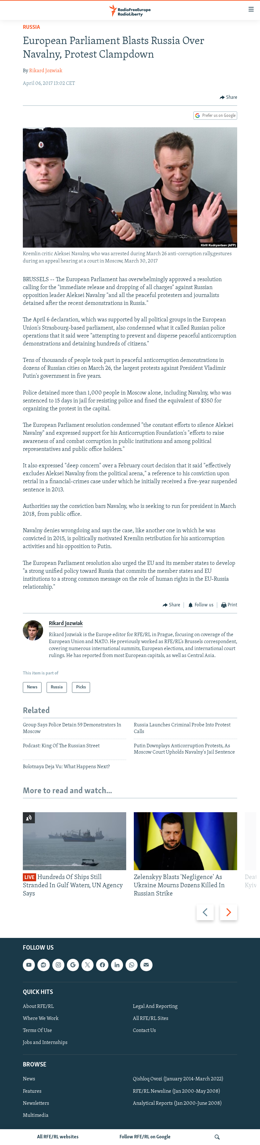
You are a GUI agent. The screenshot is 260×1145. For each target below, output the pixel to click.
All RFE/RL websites (58, 1137)
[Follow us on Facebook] (102, 965)
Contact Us (144, 1030)
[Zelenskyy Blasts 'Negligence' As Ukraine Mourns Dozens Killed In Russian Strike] (185, 841)
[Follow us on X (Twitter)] (87, 965)
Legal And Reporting (155, 1006)
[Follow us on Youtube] (29, 965)
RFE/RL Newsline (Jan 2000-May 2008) (176, 1091)
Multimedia (36, 1115)
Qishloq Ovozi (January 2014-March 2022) (178, 1079)
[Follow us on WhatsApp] (132, 965)
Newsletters (36, 1103)
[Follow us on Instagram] (58, 965)
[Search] (217, 1137)
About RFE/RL (38, 1006)
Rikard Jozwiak (45, 70)
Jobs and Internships (45, 1042)
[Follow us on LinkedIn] (117, 965)
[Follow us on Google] (73, 965)
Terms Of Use (37, 1030)
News (29, 1079)
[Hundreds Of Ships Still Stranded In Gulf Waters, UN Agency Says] (74, 841)
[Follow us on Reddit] (43, 965)
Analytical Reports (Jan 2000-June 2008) (177, 1103)
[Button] (228, 97)
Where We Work (41, 1018)
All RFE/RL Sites (150, 1018)
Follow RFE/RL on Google (145, 1137)
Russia (31, 27)
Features (32, 1091)
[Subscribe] (146, 965)
